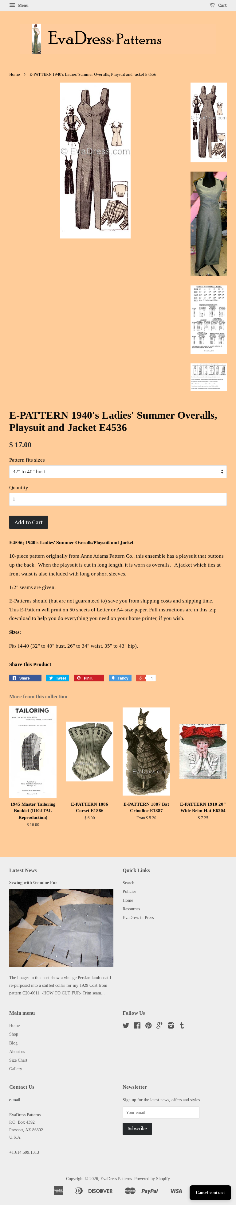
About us (17, 1051)
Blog (13, 1042)
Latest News (23, 870)
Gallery (15, 1068)
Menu (23, 5)
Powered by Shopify (152, 1178)
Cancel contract (210, 1192)
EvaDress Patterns (116, 1178)
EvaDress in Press (138, 917)
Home (14, 74)
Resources (131, 908)
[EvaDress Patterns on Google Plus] (159, 1026)
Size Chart (18, 1060)
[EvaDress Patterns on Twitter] (126, 1026)
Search (128, 882)
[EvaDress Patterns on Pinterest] (148, 1026)
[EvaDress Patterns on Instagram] (170, 1026)
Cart (222, 5)
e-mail (14, 1099)
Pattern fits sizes (27, 460)
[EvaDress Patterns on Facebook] (137, 1026)
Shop (13, 1034)
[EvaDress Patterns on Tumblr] (182, 1026)
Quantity (18, 487)
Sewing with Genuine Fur (33, 882)
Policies (129, 891)
